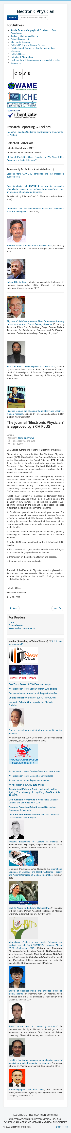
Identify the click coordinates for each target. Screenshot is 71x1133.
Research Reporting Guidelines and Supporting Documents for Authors (35, 133)
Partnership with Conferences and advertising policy (35, 59)
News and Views (26, 437)
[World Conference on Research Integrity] (23, 753)
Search (12, 17)
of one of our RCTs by (32, 697)
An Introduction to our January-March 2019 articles (33, 688)
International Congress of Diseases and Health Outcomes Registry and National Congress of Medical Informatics (35, 871)
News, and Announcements (22, 628)
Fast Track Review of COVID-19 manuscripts (30, 684)
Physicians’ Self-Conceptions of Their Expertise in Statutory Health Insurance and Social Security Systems (35, 323)
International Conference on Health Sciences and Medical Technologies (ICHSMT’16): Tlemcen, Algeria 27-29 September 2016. (35, 945)
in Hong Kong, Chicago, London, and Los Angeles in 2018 (33, 801)
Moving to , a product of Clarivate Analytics (31, 703)
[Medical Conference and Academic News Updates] (23, 654)
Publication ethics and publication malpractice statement (33, 49)
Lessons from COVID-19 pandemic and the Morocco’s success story (35, 175)
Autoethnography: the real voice (26, 1089)
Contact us (16, 62)
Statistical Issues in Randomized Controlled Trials (29, 245)
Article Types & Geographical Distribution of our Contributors (33, 32)
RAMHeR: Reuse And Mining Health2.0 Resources (31, 366)
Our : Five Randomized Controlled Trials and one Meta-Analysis (34, 816)
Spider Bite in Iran (16, 281)
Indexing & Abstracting (22, 57)
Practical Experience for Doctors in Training (33, 841)
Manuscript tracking (20, 42)
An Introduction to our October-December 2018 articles (35, 771)
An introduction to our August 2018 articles (29, 780)
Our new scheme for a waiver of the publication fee (33, 693)
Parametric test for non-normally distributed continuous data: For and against (35, 210)
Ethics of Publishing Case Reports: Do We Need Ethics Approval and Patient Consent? (35, 158)
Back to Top (62, 1126)
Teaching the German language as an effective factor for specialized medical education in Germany (35, 1061)
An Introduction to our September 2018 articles (31, 775)
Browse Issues (16, 625)
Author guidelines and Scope (24, 36)
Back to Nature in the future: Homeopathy (29, 907)
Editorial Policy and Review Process (28, 45)
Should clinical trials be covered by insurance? (33, 1026)
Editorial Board (18, 54)
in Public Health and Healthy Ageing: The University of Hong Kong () (34, 792)
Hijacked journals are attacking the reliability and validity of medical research (35, 412)
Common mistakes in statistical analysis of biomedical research (35, 732)
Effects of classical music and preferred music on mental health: (35, 992)
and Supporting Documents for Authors (32, 808)
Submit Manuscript (20, 39)
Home (11, 622)
